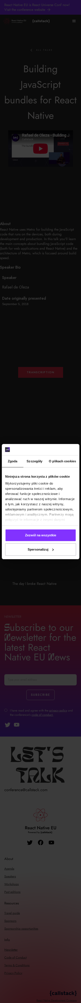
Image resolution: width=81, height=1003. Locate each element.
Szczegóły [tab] (34, 461)
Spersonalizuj (38, 549)
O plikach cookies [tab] (62, 461)
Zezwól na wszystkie (40, 535)
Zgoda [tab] (12, 461)
